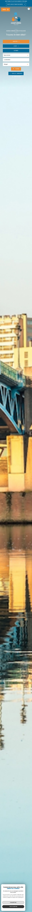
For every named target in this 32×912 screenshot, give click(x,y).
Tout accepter (13, 906)
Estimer (16, 50)
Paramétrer (13, 902)
